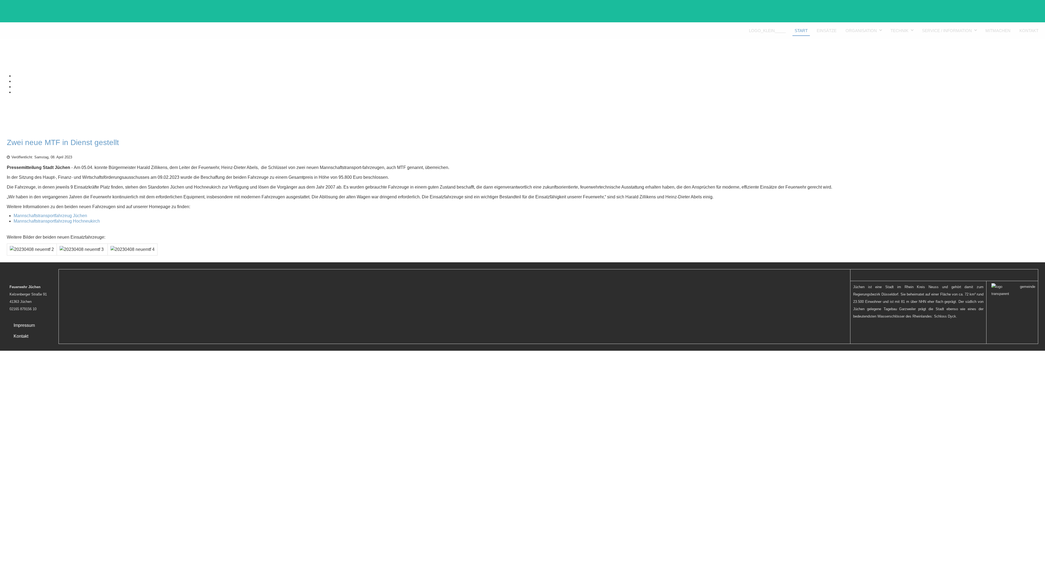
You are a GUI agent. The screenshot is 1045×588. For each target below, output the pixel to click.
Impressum (24, 325)
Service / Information (947, 30)
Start (801, 30)
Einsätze (827, 30)
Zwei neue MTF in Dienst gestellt (63, 142)
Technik (899, 30)
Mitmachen (997, 30)
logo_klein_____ (767, 30)
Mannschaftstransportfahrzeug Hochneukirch (57, 221)
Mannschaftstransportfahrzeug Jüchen (50, 215)
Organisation (861, 30)
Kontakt (1028, 30)
